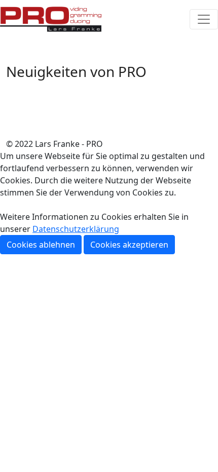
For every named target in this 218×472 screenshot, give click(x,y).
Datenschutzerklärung (75, 228)
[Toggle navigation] (204, 19)
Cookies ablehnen (41, 244)
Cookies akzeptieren (129, 244)
